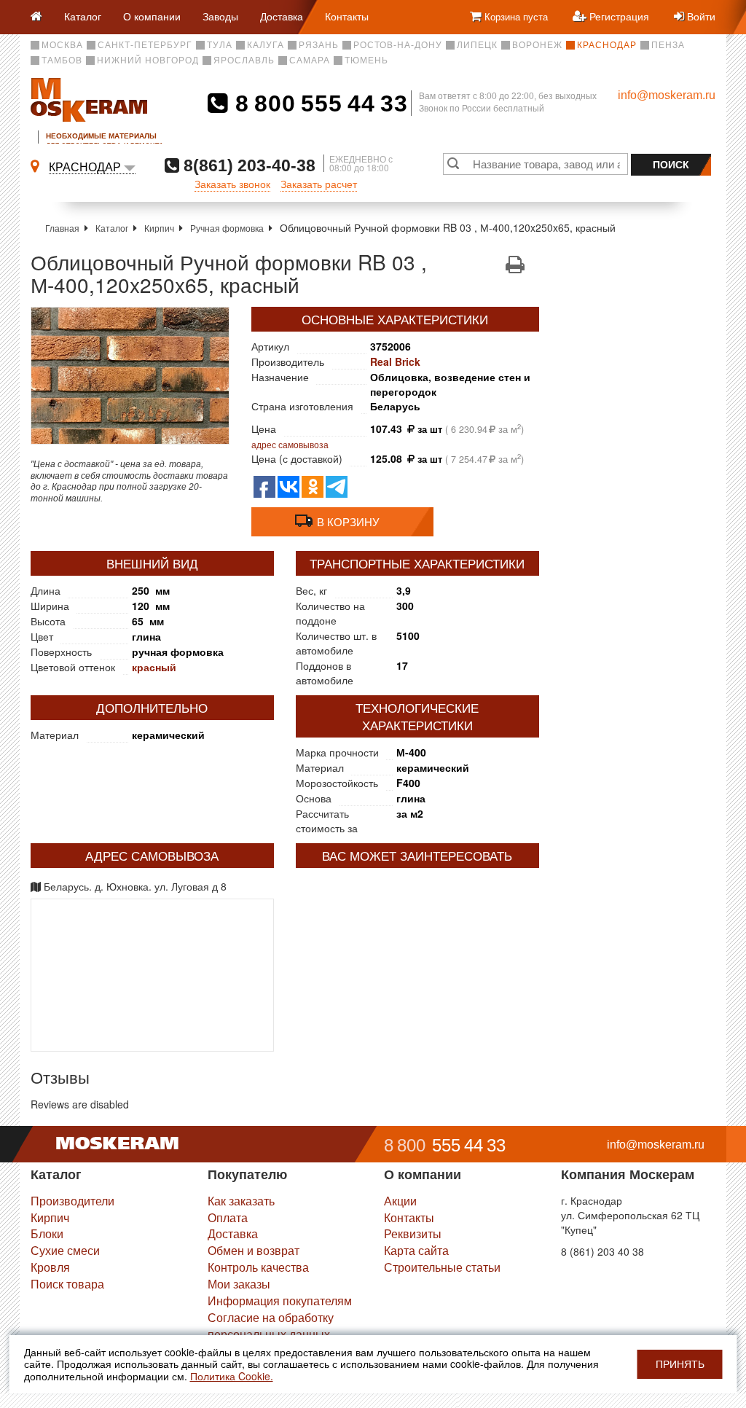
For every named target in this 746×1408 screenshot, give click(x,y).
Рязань (319, 45)
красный (154, 667)
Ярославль (244, 60)
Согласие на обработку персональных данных (271, 1325)
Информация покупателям (280, 1300)
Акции (400, 1200)
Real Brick (395, 361)
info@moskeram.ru (666, 95)
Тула (219, 45)
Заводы (220, 16)
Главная (62, 228)
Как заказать (241, 1200)
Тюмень (366, 60)
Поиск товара (67, 1283)
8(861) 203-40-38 (247, 165)
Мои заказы (239, 1283)
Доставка (281, 16)
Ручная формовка (227, 228)
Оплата (228, 1217)
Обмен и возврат (253, 1250)
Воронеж (537, 45)
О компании (152, 16)
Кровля (50, 1267)
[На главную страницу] (42, 17)
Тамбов (62, 60)
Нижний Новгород (148, 60)
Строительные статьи (442, 1267)
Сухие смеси (65, 1250)
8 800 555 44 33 (318, 103)
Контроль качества (258, 1267)
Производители (72, 1200)
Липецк (477, 45)
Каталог (82, 16)
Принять (680, 1364)
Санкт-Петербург (145, 45)
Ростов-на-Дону (397, 45)
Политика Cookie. (231, 1376)
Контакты (347, 16)
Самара (309, 60)
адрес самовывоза (290, 444)
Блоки (47, 1233)
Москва (62, 45)
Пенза (668, 45)
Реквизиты (412, 1233)
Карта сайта (416, 1250)
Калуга (265, 45)
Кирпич (159, 228)
